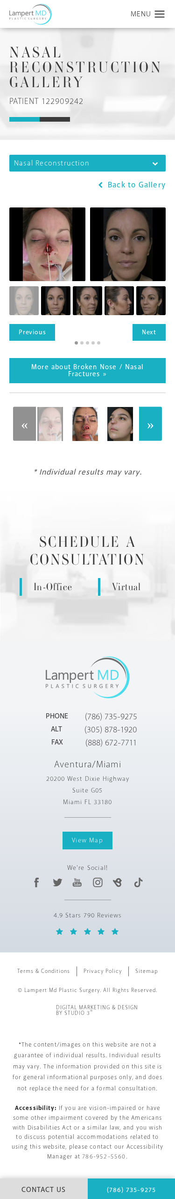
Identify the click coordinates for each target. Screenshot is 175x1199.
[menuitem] (37, 882)
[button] (160, 14)
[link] (111, 716)
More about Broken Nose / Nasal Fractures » (87, 371)
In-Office (53, 586)
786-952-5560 (104, 1156)
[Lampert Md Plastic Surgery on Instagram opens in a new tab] (97, 882)
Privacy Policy (103, 971)
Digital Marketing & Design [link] (97, 1010)
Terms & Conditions (43, 971)
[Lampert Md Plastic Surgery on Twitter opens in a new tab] (57, 882)
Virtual (126, 586)
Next (149, 332)
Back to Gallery (135, 185)
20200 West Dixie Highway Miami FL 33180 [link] (87, 790)
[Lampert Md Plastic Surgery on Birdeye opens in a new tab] (118, 882)
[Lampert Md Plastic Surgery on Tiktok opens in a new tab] (138, 882)
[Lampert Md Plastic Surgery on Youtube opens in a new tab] (77, 882)
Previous (32, 332)
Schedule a (88, 551)
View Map (87, 840)
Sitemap (146, 971)
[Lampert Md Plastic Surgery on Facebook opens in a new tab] (37, 882)
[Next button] (150, 424)
